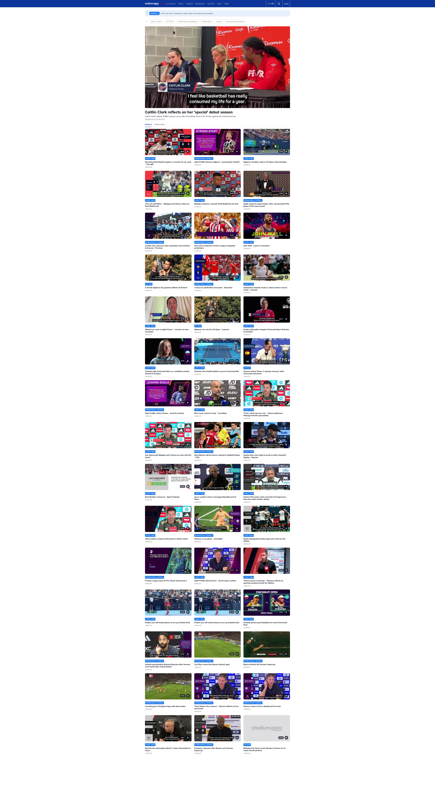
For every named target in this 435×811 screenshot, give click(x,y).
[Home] (152, 3)
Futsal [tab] (218, 21)
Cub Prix (211, 3)
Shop (226, 3)
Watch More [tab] (159, 124)
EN (273, 4)
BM (269, 4)
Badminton (200, 3)
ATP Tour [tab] (170, 21)
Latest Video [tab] (156, 21)
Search (279, 3)
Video (180, 3)
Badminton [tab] (206, 21)
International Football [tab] (235, 21)
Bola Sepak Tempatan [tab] (188, 21)
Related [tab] (148, 124)
